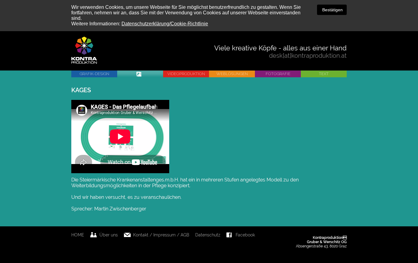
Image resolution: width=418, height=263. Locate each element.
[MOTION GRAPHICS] (140, 74)
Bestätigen (332, 9)
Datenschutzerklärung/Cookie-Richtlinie (164, 23)
